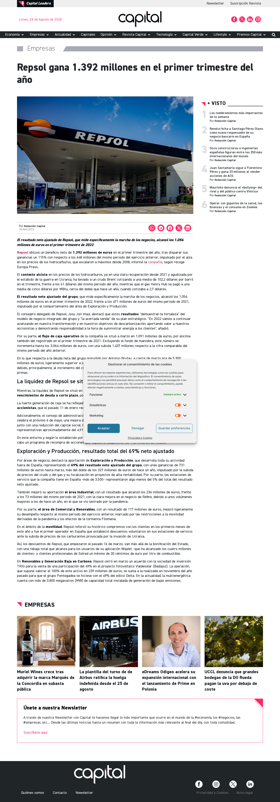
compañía (155, 262)
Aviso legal (244, 793)
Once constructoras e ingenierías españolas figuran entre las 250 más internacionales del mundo (236, 152)
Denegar (138, 428)
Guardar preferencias (174, 428)
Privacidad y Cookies (140, 437)
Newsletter (215, 3)
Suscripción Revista (245, 3)
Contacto (60, 793)
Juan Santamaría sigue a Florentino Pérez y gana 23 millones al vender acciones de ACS (236, 171)
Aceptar (104, 428)
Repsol (23, 252)
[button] (14, 34)
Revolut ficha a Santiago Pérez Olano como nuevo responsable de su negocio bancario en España (236, 132)
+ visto (216, 103)
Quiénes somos (32, 793)
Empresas (40, 605)
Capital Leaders (38, 3)
